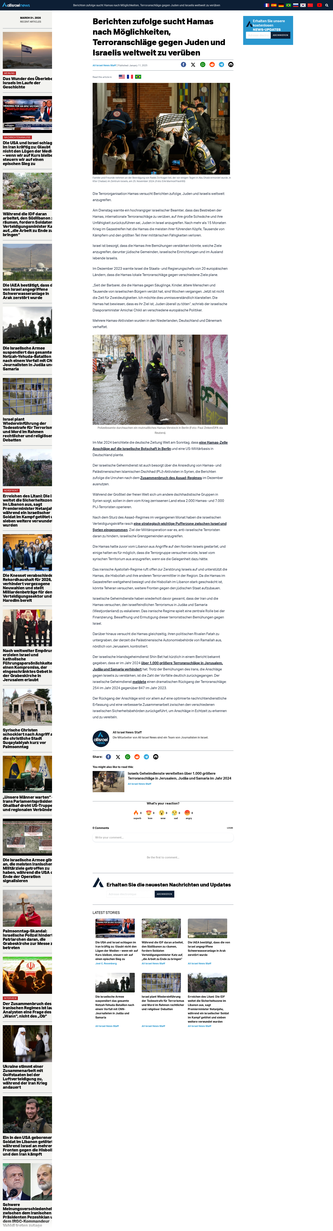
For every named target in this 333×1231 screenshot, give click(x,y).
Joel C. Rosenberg (106, 963)
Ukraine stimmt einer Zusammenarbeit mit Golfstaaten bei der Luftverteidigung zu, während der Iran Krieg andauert (25, 1077)
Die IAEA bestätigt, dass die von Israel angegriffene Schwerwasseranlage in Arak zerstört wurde (29, 291)
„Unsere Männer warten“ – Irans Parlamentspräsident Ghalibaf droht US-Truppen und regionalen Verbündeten (30, 803)
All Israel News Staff (104, 65)
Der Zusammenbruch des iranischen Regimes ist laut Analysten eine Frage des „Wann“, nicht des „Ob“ (29, 1010)
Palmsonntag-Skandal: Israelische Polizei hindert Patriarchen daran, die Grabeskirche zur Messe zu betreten (29, 939)
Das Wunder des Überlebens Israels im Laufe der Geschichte (30, 82)
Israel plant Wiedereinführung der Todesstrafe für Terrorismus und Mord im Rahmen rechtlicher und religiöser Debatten (30, 429)
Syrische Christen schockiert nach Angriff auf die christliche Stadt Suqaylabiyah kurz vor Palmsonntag (30, 738)
